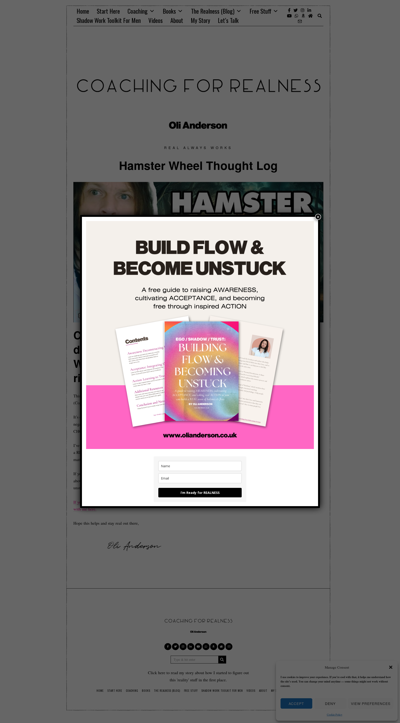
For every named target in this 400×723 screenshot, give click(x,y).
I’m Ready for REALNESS (200, 492)
